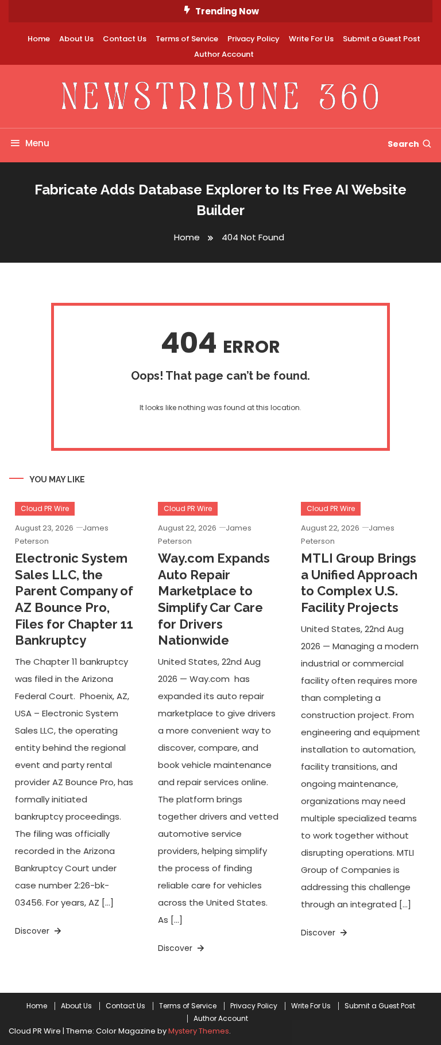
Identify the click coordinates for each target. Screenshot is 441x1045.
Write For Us (311, 38)
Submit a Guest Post (381, 38)
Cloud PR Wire (45, 508)
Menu (37, 143)
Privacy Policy (253, 38)
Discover (33, 931)
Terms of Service (187, 38)
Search (403, 144)
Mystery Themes (198, 1030)
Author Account (224, 54)
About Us (76, 38)
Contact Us (124, 38)
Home (39, 38)
